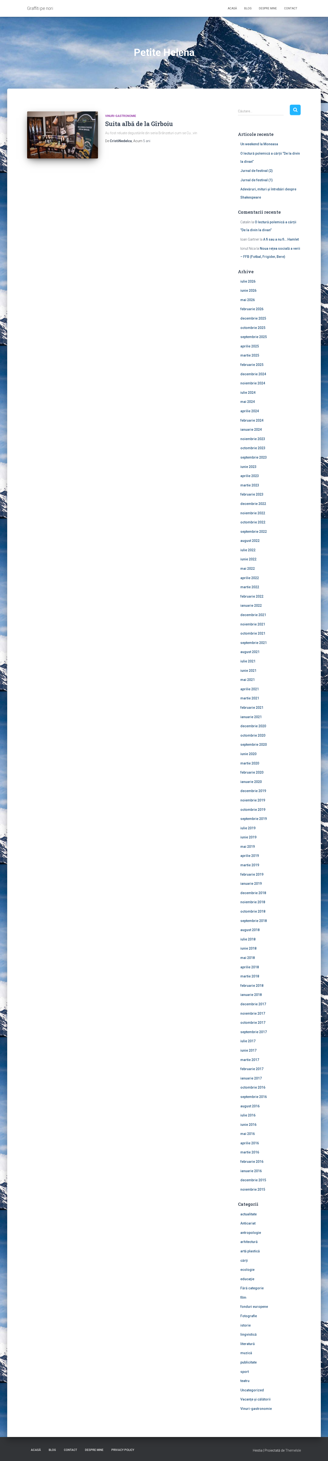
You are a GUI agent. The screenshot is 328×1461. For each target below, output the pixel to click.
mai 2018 (247, 958)
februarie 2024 (251, 420)
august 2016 (250, 1106)
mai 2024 (247, 402)
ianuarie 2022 (251, 605)
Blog (248, 8)
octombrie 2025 (252, 328)
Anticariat (247, 1223)
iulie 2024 (247, 392)
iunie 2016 (248, 1125)
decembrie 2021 (253, 615)
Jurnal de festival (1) (256, 180)
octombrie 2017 (252, 1023)
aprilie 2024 (249, 411)
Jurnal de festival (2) (256, 171)
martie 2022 (249, 587)
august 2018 (250, 930)
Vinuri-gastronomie (120, 116)
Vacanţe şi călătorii (255, 1399)
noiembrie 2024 (252, 383)
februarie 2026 (251, 309)
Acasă (232, 8)
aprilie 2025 (249, 346)
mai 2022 (247, 568)
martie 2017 (249, 1060)
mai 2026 (247, 300)
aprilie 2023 (249, 476)
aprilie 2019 (249, 856)
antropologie (250, 1233)
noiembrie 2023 (252, 439)
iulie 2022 (247, 550)
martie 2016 (249, 1152)
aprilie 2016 (249, 1143)
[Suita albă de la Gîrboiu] (62, 135)
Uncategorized (252, 1390)
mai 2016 (247, 1134)
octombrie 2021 (252, 633)
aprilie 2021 (249, 689)
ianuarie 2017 (251, 1078)
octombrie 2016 (252, 1087)
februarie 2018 (251, 986)
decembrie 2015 (253, 1180)
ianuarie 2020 (251, 782)
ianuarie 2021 (251, 717)
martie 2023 (249, 485)
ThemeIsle (293, 1450)
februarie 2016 (251, 1162)
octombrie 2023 (252, 448)
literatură (247, 1344)
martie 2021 (249, 698)
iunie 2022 (248, 559)
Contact (290, 8)
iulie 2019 (247, 828)
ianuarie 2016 (251, 1171)
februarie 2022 (251, 596)
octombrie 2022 (252, 522)
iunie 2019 (248, 837)
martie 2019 (249, 865)
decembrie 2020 (253, 726)
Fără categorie (252, 1288)
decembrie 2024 (253, 374)
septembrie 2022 (253, 531)
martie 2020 (249, 763)
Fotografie (248, 1316)
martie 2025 (249, 355)
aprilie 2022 (249, 578)
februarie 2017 (251, 1069)
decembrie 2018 (253, 893)
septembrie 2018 (253, 921)
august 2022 (250, 541)
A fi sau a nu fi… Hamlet (281, 239)
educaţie (247, 1279)
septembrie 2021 (253, 643)
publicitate (248, 1362)
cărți (244, 1260)
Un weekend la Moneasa (259, 144)
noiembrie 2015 (252, 1189)
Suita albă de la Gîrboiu (139, 124)
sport (244, 1372)
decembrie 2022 (253, 504)
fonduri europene (254, 1307)
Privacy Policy (122, 1450)
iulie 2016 (247, 1115)
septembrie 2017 (253, 1032)
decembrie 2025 (253, 318)
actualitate (248, 1214)
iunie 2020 (248, 754)
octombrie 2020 (252, 735)
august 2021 (250, 652)
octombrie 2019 (252, 810)
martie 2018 (249, 976)
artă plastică (250, 1251)
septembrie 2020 (253, 744)
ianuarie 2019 (251, 883)
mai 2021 (247, 680)
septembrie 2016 (253, 1097)
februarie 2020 (251, 772)
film (243, 1297)
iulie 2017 (247, 1041)
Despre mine (268, 8)
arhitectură (249, 1242)
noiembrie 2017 (252, 1013)
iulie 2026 (247, 281)
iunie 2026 (248, 290)
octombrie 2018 (252, 911)
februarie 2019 (251, 874)
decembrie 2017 (253, 1004)
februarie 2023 (251, 494)
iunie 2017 (248, 1050)
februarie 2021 (251, 707)
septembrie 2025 (253, 337)
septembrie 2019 (253, 819)
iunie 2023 (248, 467)
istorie (245, 1325)
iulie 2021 (247, 661)
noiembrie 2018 (252, 902)
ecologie (247, 1270)
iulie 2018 (247, 939)
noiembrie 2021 (252, 624)
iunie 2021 (248, 671)
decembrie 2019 (253, 791)
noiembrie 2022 (252, 513)
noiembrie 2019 (252, 800)
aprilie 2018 (249, 967)
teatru (244, 1381)
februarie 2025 (251, 365)
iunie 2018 (248, 948)
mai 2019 (247, 847)
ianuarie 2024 (251, 429)
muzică (246, 1353)
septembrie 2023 (253, 457)
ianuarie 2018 (251, 995)
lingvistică (248, 1334)
